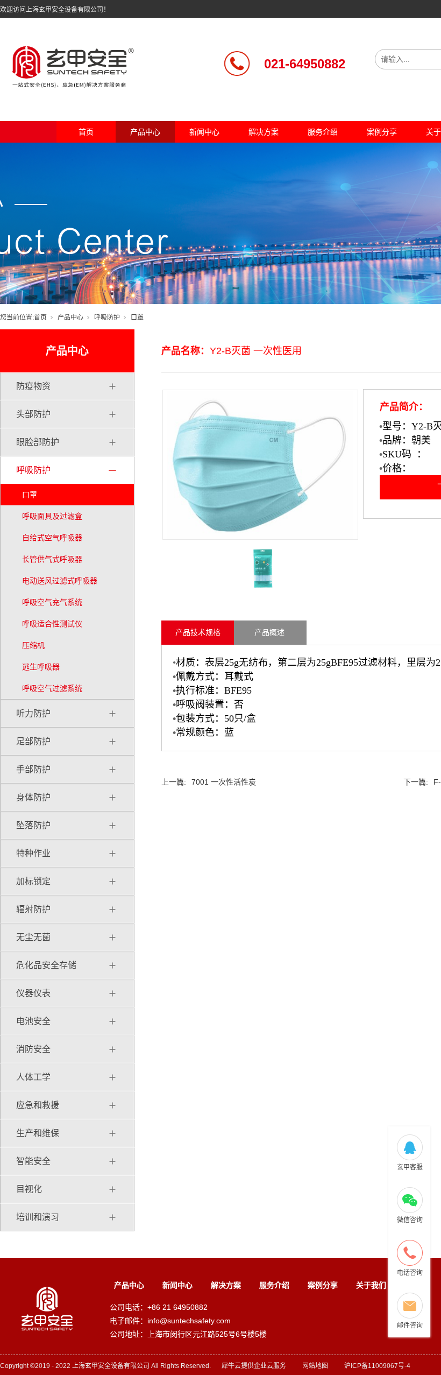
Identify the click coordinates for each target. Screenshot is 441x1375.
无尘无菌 (33, 937)
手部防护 (33, 769)
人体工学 (33, 1077)
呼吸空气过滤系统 (52, 688)
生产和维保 (37, 1133)
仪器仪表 (33, 993)
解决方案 (263, 132)
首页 (86, 132)
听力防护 (33, 713)
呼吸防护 (107, 317)
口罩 (137, 317)
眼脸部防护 (37, 442)
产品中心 (145, 132)
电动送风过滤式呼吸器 (59, 580)
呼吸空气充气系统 (52, 602)
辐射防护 (33, 909)
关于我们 (371, 1285)
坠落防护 (33, 825)
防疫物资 (33, 386)
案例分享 (382, 132)
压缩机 (33, 645)
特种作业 (33, 853)
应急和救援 (37, 1105)
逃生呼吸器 (41, 666)
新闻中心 (204, 132)
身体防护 (33, 797)
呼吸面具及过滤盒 (52, 516)
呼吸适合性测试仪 (52, 623)
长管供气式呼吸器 (52, 559)
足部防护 (33, 741)
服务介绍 (323, 132)
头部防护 (33, 414)
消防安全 (33, 1049)
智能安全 (33, 1161)
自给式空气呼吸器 (52, 537)
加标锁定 (33, 881)
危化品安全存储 (46, 965)
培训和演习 (37, 1217)
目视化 (29, 1189)
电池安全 (33, 1021)
